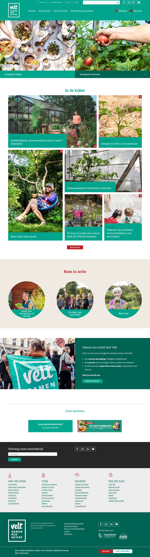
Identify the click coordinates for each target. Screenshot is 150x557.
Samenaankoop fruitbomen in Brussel (89, 188)
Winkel (110, 495)
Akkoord (105, 551)
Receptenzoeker (81, 495)
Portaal (68, 2)
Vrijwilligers (12, 498)
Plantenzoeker (47, 495)
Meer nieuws (75, 247)
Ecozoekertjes (13, 503)
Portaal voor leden (71, 526)
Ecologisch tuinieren (90, 74)
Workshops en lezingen (17, 487)
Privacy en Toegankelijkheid (74, 529)
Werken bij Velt (114, 487)
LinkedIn (134, 2)
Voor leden (42, 2)
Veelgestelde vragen (116, 501)
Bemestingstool (48, 498)
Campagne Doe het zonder (73, 523)
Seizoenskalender (81, 492)
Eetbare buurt (13, 492)
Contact (76, 2)
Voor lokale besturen (56, 2)
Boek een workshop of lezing (26, 314)
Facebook (124, 2)
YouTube (139, 2)
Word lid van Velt (92, 381)
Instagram (129, 2)
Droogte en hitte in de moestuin (119, 143)
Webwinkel (68, 534)
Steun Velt (112, 492)
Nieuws (32, 10)
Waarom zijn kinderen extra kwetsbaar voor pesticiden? (120, 233)
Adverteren (112, 498)
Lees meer (95, 146)
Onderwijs (12, 495)
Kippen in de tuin (48, 487)
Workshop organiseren (82, 10)
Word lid (137, 10)
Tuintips (45, 492)
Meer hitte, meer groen (24, 236)
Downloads (46, 501)
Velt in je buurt (60, 10)
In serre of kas (47, 490)
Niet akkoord (122, 551)
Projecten (12, 501)
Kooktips (78, 490)
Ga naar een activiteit (75, 313)
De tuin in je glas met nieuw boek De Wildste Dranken (83, 235)
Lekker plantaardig (82, 487)
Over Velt (111, 484)
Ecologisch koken (13, 74)
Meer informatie (22, 553)
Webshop (122, 10)
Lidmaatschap (113, 490)
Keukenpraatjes (81, 498)
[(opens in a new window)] (99, 426)
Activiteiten (44, 10)
